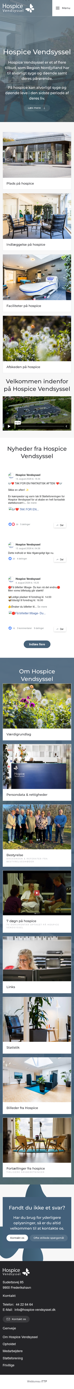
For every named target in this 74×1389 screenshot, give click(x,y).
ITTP (44, 1381)
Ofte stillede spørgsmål (49, 1237)
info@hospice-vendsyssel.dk (35, 1309)
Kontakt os (17, 1237)
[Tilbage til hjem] (18, 8)
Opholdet (9, 1343)
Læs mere (34, 107)
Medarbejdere (13, 1350)
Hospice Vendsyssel (28, 475)
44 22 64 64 (24, 1304)
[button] (63, 8)
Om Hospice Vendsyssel (20, 1336)
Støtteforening (13, 1358)
